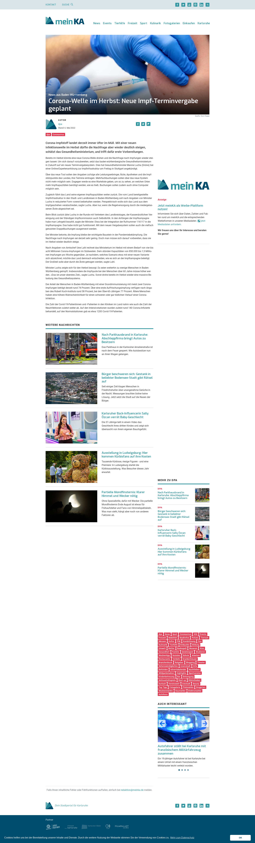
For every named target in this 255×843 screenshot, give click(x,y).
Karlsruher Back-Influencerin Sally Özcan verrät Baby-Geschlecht (125, 415)
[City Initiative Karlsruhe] (108, 826)
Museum (193, 648)
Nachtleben (194, 669)
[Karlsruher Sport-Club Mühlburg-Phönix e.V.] (53, 826)
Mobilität (172, 638)
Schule (186, 655)
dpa (60, 124)
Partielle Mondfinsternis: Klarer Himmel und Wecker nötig (123, 494)
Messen (162, 641)
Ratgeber (179, 662)
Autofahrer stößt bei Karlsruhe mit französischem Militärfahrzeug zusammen (182, 750)
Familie (175, 652)
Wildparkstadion (166, 673)
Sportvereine (195, 673)
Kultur (171, 641)
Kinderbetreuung (167, 676)
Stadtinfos (184, 638)
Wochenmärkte (166, 691)
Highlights (181, 673)
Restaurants (164, 659)
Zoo (200, 641)
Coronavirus (58, 134)
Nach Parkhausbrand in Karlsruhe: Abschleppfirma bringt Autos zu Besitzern (125, 338)
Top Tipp (163, 687)
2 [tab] (182, 770)
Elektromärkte (194, 691)
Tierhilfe (119, 23)
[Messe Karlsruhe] (71, 826)
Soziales (176, 655)
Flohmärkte (188, 687)
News (96, 23)
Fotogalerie (174, 687)
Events (107, 23)
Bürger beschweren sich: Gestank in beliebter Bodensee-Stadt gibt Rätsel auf (127, 377)
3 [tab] (185, 770)
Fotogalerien (172, 23)
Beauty (196, 684)
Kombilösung (189, 641)
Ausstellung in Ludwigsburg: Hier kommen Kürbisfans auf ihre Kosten (126, 455)
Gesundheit (164, 652)
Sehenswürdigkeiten (168, 666)
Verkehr (176, 659)
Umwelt (162, 648)
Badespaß (182, 648)
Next (205, 723)
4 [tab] (188, 770)
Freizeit (132, 23)
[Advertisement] (183, 145)
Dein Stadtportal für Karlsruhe (71, 805)
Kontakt (51, 4)
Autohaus (163, 694)
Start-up (182, 680)
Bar (178, 676)
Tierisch (204, 638)
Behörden (163, 669)
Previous (162, 723)
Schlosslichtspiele (167, 680)
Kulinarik (155, 23)
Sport (143, 23)
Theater (201, 662)
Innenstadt (185, 666)
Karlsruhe (204, 23)
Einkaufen (189, 23)
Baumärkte (180, 691)
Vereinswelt (174, 684)
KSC (196, 634)
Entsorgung (188, 676)
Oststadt (186, 684)
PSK (179, 641)
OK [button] (240, 838)
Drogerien (200, 687)
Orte (195, 666)
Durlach (162, 684)
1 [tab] (179, 770)
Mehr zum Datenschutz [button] (182, 837)
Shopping (190, 662)
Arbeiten (196, 655)
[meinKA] (65, 21)
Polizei (195, 638)
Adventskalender (178, 669)
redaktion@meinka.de (132, 790)
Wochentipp (164, 655)
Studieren (200, 652)
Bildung (195, 645)
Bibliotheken (194, 680)
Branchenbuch (165, 662)
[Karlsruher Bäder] (91, 826)
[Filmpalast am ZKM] (122, 826)
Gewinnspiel (187, 652)
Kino (202, 648)
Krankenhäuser (190, 659)
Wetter (171, 648)
